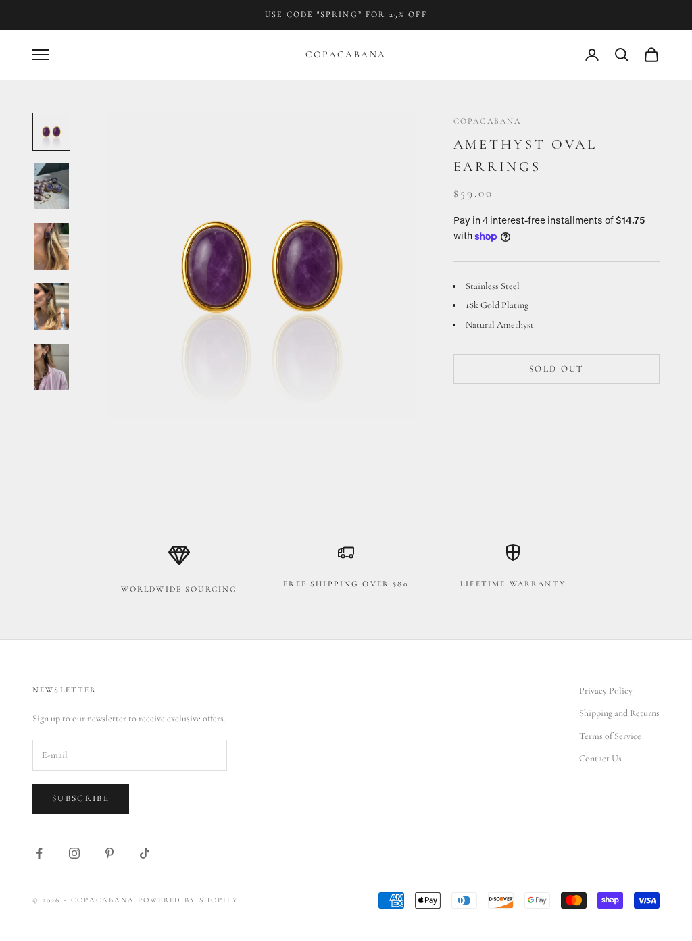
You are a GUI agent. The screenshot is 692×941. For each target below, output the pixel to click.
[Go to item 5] (51, 367)
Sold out (556, 368)
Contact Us (600, 758)
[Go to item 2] (51, 186)
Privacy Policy (606, 690)
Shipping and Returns (619, 713)
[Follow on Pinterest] (109, 853)
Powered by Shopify (188, 900)
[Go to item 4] (51, 306)
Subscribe (80, 798)
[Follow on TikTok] (144, 853)
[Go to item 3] (51, 246)
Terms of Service (610, 736)
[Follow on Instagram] (74, 853)
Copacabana (487, 121)
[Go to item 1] (51, 132)
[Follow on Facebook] (39, 853)
